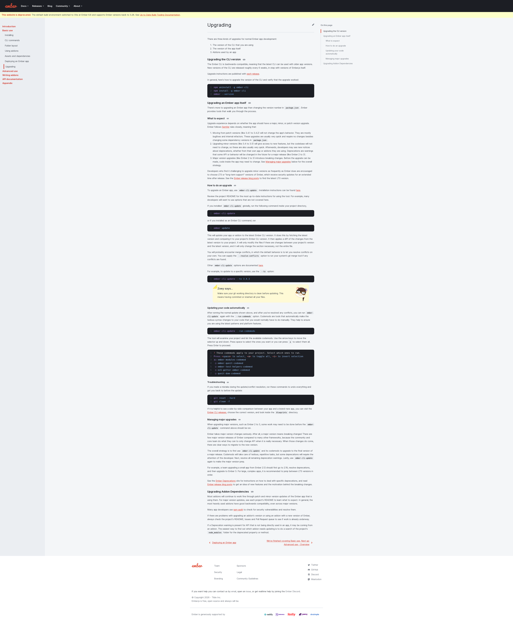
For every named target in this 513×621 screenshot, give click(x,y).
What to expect (333, 41)
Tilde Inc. (216, 597)
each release (253, 73)
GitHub (314, 569)
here (298, 190)
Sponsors (241, 565)
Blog (50, 6)
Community (62, 6)
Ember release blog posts (246, 178)
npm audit (238, 509)
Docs (23, 6)
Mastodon (316, 579)
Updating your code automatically (335, 52)
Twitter (314, 565)
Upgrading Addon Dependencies (338, 63)
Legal (239, 572)
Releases (37, 6)
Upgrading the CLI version (334, 31)
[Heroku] (280, 615)
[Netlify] (268, 615)
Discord (315, 574)
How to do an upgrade (336, 46)
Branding (218, 578)
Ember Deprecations (226, 480)
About (77, 6)
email (233, 591)
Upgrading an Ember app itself (336, 36)
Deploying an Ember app (224, 542)
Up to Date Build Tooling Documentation (160, 14)
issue (248, 591)
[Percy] (303, 615)
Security (218, 572)
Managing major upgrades (278, 161)
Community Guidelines (247, 578)
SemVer (225, 127)
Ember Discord (292, 591)
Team (217, 565)
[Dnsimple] (314, 615)
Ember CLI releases (216, 412)
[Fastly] (291, 615)
